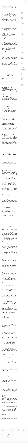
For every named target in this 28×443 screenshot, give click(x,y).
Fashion (8, 431)
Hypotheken (22, 24)
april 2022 (22, 73)
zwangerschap (22, 43)
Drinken (18, 431)
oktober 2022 (22, 68)
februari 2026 (22, 48)
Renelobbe (11, 71)
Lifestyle (22, 26)
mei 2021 (22, 80)
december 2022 (22, 66)
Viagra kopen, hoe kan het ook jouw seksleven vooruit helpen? (9, 8)
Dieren (21, 17)
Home (21, 8)
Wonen (9, 74)
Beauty (21, 14)
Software (8, 437)
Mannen (22, 27)
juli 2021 (21, 79)
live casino (8, 374)
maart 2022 (22, 74)
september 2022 (23, 69)
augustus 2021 (22, 78)
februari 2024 (22, 58)
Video (21, 40)
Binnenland (13, 430)
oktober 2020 (22, 85)
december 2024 (22, 52)
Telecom (22, 37)
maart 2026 (22, 47)
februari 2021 (22, 82)
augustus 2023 (22, 61)
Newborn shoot (22, 30)
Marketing (22, 28)
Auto (21, 13)
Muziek (21, 29)
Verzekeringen (22, 39)
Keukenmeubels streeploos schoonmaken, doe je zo (9, 77)
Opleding (22, 32)
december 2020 (22, 84)
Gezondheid (22, 23)
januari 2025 (22, 51)
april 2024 (22, 57)
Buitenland (13, 431)
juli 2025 (22, 50)
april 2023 (22, 63)
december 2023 (22, 59)
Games (21, 21)
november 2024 (22, 53)
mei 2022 (22, 72)
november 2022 (22, 67)
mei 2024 (22, 56)
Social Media (3, 431)
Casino (21, 16)
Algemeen (9, 360)
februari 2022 (22, 75)
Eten (21, 19)
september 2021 (22, 77)
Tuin (21, 38)
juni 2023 (22, 62)
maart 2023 (22, 64)
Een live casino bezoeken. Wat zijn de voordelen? (9, 363)
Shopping (22, 35)
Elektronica (22, 18)
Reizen (21, 33)
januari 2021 (22, 83)
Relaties (22, 34)
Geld (9, 288)
